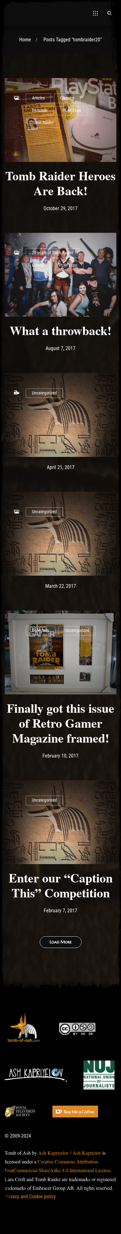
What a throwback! (60, 330)
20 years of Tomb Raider (52, 253)
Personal (39, 110)
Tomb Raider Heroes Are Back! (60, 183)
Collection (40, 630)
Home (25, 40)
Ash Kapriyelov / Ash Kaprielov (69, 1152)
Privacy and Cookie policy (30, 1196)
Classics (67, 98)
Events (37, 265)
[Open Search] (109, 13)
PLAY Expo (72, 110)
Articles (38, 98)
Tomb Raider (42, 122)
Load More (61, 942)
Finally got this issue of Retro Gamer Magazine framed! (60, 723)
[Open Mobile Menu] (95, 13)
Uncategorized (44, 393)
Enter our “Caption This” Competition (61, 885)
